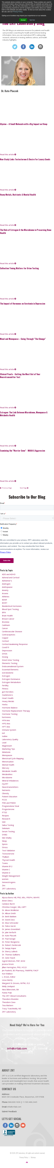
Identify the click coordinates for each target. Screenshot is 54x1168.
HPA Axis (6, 720)
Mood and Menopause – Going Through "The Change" (23, 338)
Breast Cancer (8, 618)
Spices (5, 844)
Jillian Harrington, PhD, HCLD (14, 967)
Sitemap (33, 1157)
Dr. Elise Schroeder (10, 923)
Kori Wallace (7, 973)
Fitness (5, 688)
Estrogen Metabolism (11, 682)
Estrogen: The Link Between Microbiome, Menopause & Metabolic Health (23, 414)
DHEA (4, 653)
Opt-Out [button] (32, 20)
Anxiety (5, 590)
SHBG (4, 834)
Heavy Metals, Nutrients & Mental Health (18, 194)
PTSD (4, 812)
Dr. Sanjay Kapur (9, 948)
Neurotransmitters (10, 787)
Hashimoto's (7, 695)
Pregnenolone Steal (10, 806)
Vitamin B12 (7, 866)
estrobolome (7, 672)
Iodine (4, 736)
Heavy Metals (8, 701)
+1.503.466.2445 (29, 1102)
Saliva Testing (8, 825)
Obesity (5, 793)
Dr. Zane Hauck (8, 957)
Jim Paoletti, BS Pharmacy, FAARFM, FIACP (20, 970)
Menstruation (8, 761)
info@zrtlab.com (17, 1048)
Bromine (5, 622)
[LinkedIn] (31, 46)
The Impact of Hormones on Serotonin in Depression (22, 303)
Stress (5, 847)
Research (6, 818)
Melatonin (6, 752)
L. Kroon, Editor (8, 977)
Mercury (5, 768)
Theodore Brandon (10, 999)
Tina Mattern (7, 1005)
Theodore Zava (8, 1002)
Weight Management (11, 876)
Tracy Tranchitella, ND (11, 1008)
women (5, 879)
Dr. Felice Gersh (9, 926)
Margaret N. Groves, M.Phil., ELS (16, 983)
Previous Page (7, 488)
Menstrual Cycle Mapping (13, 758)
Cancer (5, 628)
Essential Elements (10, 669)
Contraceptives (8, 634)
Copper (5, 638)
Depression (7, 650)
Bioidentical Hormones (12, 606)
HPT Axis (6, 726)
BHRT (4, 603)
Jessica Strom (8, 964)
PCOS (4, 799)
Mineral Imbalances (10, 780)
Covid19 (5, 647)
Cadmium (6, 625)
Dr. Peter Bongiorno (10, 942)
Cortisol (5, 641)
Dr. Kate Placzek (9, 935)
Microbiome (7, 777)
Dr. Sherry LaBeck (9, 951)
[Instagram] (40, 46)
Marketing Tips (8, 749)
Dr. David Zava (8, 919)
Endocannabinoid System (12, 666)
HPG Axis (6, 723)
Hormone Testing (9, 714)
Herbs (5, 704)
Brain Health (7, 615)
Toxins (5, 863)
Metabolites (7, 774)
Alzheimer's (7, 580)
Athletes (5, 596)
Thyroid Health (8, 860)
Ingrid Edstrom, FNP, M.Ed (13, 961)
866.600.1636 (14, 1102)
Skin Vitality (7, 837)
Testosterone (8, 853)
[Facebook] (23, 46)
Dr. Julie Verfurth (9, 932)
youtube (22, 1125)
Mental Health (8, 764)
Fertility (5, 685)
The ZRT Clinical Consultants (14, 996)
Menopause (7, 755)
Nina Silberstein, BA (10, 989)
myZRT (5, 784)
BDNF (4, 599)
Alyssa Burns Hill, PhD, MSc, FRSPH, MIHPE (21, 897)
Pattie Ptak (7, 992)
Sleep (4, 841)
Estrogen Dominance (11, 679)
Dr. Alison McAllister (10, 910)
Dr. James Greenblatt (11, 929)
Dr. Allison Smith (9, 913)
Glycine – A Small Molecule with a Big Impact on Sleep (23, 124)
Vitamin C (6, 869)
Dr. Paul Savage (8, 938)
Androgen (6, 584)
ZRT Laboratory (9, 888)
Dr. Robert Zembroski (11, 945)
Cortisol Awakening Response (15, 644)
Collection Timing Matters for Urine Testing (19, 268)
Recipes (5, 815)
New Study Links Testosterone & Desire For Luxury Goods (25, 159)
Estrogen (6, 676)
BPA (4, 612)
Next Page (23, 488)
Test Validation (8, 850)
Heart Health (7, 698)
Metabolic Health (9, 771)
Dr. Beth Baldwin (9, 916)
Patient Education (9, 796)
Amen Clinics (7, 900)
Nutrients (6, 790)
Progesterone (8, 809)
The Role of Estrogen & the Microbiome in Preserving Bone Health (25, 231)
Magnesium (7, 745)
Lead (4, 742)
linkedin (11, 1125)
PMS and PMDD (9, 803)
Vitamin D (6, 872)
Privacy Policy (17, 11)
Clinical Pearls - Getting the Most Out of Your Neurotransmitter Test (20, 376)
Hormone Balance (9, 707)
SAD (4, 822)
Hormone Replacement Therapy (16, 711)
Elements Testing (9, 663)
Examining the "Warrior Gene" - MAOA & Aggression (22, 450)
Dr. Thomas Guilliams (11, 954)
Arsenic (5, 593)
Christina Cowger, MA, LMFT (14, 907)
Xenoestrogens (8, 882)
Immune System (9, 730)
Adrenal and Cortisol (10, 577)
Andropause (7, 587)
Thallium (5, 857)
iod (3, 733)
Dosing (5, 657)
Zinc (3, 885)
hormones (6, 717)
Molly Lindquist (8, 986)
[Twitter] (14, 46)
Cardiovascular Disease (12, 631)
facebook (5, 1125)
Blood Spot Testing (10, 609)
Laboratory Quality (10, 739)
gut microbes (7, 691)
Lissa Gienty (7, 980)
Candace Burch (8, 904)
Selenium (6, 828)
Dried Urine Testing (10, 660)
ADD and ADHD (8, 574)
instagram (17, 1125)
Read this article (7, 154)
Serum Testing (8, 831)
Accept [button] (23, 20)
